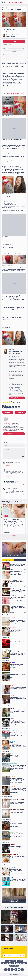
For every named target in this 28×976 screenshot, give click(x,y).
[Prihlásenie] (2, 2)
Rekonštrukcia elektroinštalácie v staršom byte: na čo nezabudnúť (17, 802)
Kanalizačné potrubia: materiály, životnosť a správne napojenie (16, 825)
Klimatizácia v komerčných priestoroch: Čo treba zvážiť (17, 811)
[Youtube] (8, 969)
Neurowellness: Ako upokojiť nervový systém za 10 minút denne (17, 676)
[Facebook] (12, 969)
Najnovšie (20, 560)
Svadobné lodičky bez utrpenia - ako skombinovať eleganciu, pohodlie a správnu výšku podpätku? (18, 621)
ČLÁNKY (12, 708)
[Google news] (19, 969)
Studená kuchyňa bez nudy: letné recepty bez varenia (17, 857)
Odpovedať (8, 465)
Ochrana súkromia (21, 963)
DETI (11, 753)
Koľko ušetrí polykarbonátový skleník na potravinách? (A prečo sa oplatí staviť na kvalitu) (18, 767)
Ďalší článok (20, 412)
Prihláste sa (6, 423)
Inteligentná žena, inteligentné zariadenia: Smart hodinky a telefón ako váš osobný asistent (17, 722)
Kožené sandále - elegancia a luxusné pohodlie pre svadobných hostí (17, 630)
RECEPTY (12, 663)
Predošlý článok (7, 412)
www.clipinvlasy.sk (16, 319)
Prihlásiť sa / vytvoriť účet (14, 433)
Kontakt (13, 960)
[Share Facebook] (3, 407)
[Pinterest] (15, 969)
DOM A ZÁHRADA (14, 764)
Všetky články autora (16, 398)
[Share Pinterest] (12, 407)
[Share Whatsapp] (6, 407)
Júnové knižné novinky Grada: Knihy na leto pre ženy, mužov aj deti (18, 880)
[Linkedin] (22, 969)
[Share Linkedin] (16, 407)
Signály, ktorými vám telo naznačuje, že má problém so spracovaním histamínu (17, 653)
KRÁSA (12, 673)
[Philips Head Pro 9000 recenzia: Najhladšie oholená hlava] (21, 929)
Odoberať (22, 955)
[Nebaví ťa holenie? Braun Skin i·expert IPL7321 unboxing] (7, 937)
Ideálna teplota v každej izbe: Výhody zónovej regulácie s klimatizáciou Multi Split (17, 835)
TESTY (7, 7)
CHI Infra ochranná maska (17, 93)
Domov (3, 7)
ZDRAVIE (12, 640)
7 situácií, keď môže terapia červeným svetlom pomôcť (17, 642)
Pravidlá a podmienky (7, 963)
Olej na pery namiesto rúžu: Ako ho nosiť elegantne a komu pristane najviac (17, 599)
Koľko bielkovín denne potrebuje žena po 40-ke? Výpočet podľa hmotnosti (16, 582)
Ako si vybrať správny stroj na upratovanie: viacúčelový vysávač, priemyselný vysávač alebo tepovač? (18, 790)
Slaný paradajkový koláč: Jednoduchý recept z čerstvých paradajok (18, 666)
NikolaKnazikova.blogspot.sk (16, 374)
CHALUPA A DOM (14, 822)
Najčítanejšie (8, 560)
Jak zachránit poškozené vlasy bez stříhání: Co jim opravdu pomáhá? (18, 689)
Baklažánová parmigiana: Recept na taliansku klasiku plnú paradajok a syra (17, 590)
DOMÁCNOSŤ (13, 776)
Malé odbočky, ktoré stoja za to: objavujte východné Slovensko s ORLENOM (17, 734)
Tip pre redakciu (14, 965)
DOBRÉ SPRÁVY (14, 731)
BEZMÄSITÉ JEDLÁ (14, 855)
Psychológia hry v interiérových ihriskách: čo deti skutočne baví (17, 757)
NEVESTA (12, 617)
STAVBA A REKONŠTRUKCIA (17, 799)
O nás (7, 960)
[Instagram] (5, 969)
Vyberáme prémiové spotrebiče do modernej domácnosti (16, 848)
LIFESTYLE (12, 741)
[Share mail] (19, 407)
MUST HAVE (13, 627)
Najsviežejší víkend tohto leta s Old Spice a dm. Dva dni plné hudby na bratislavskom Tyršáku (18, 565)
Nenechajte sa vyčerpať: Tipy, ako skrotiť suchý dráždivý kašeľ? (17, 711)
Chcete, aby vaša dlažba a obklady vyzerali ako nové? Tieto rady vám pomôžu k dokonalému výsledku (17, 780)
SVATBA (12, 695)
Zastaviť (14, 51)
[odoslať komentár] (23, 457)
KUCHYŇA (12, 844)
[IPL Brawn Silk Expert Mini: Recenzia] (21, 937)
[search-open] (5, 2)
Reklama (20, 960)
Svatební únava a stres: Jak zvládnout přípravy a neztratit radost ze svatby (18, 699)
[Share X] (9, 407)
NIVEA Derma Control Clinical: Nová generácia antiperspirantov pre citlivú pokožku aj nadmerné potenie (18, 744)
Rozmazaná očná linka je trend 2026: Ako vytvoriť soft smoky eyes (17, 607)
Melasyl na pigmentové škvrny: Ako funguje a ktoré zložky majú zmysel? (17, 573)
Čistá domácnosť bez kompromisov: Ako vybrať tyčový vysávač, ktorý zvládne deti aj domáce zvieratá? (18, 871)
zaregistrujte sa (7, 429)
